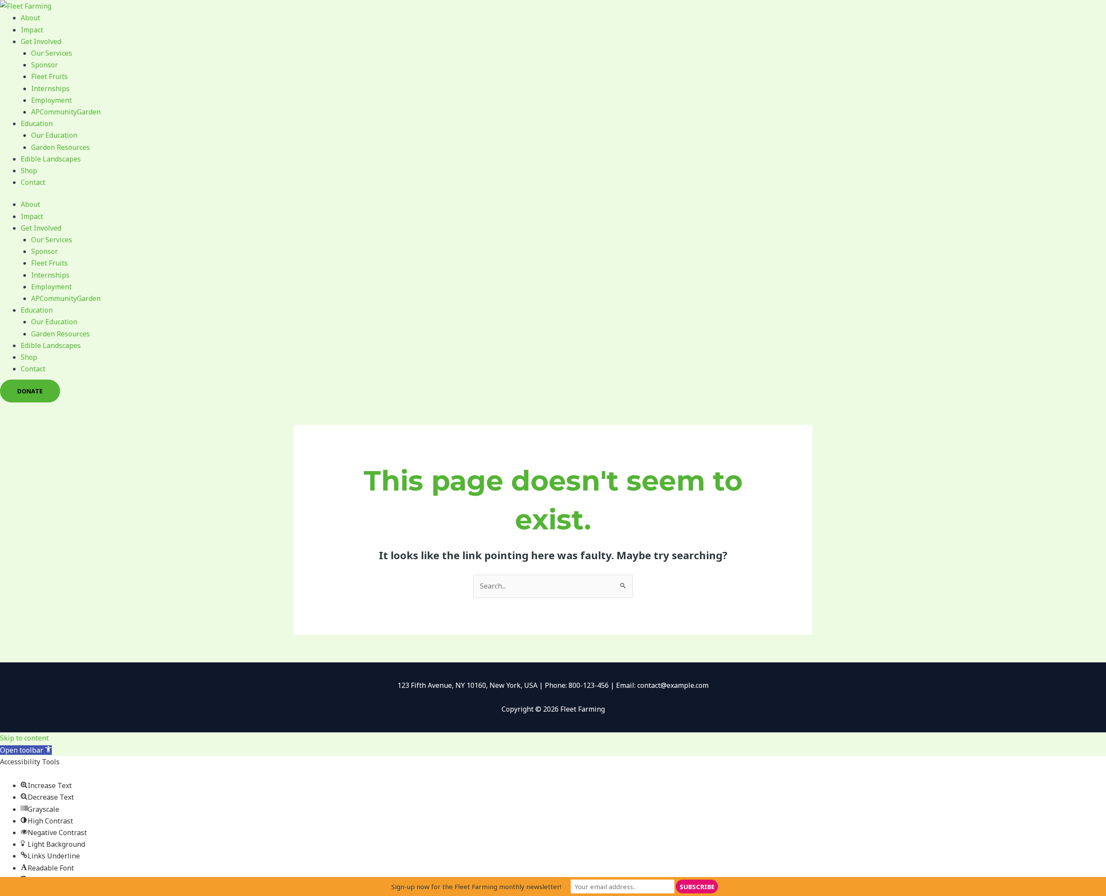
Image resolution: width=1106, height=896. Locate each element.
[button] (26, 750)
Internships (50, 88)
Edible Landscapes (51, 159)
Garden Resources (60, 147)
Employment (51, 100)
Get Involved (41, 41)
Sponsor (44, 65)
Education (37, 123)
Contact (33, 182)
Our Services (51, 53)
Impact (32, 30)
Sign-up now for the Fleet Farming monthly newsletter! (476, 886)
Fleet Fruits (49, 76)
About (30, 17)
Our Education (54, 135)
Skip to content (24, 738)
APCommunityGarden (66, 112)
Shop (29, 170)
